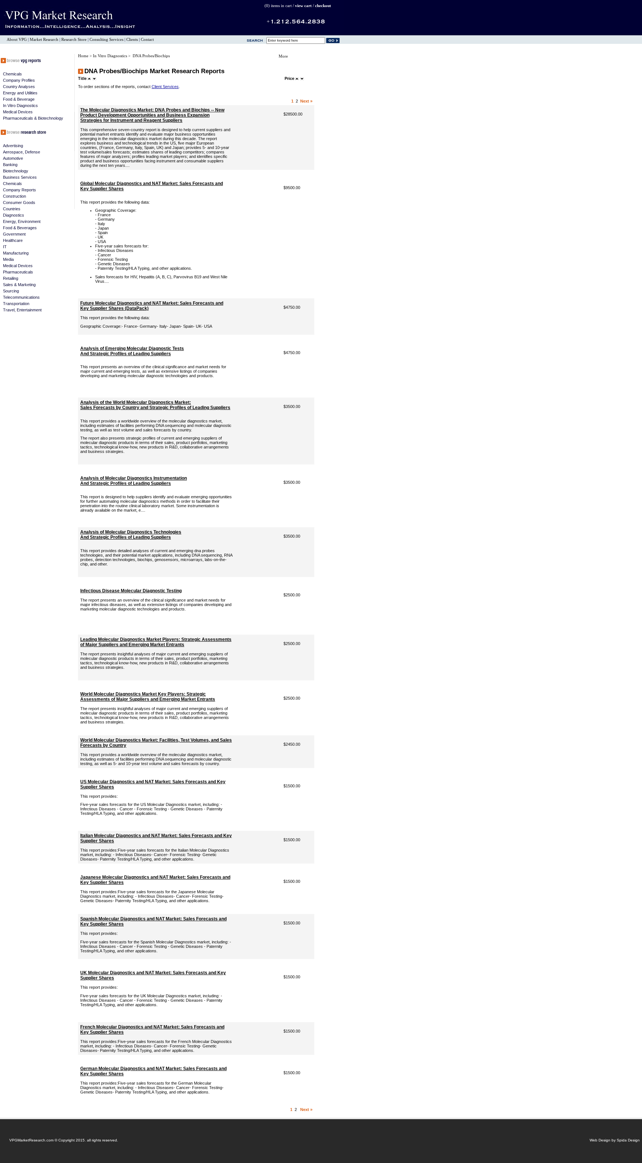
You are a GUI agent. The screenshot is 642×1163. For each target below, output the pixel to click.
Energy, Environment (21, 221)
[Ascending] (89, 78)
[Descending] (94, 78)
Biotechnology (15, 171)
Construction (14, 196)
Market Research (44, 40)
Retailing (10, 278)
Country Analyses (19, 86)
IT (5, 246)
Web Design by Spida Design (615, 1140)
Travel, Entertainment (22, 310)
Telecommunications (21, 297)
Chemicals (12, 74)
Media (8, 259)
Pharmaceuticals (18, 272)
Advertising (13, 145)
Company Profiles (19, 80)
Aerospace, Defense (21, 152)
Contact (147, 40)
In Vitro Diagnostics (20, 105)
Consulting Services (106, 40)
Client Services (165, 86)
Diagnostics (13, 215)
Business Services (20, 177)
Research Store (74, 40)
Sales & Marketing (19, 284)
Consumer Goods (19, 202)
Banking (10, 164)
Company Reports (19, 190)
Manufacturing (16, 253)
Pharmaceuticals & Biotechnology (33, 118)
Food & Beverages (20, 228)
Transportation (16, 303)
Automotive (13, 158)
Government (14, 234)
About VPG (17, 40)
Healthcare (13, 240)
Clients (132, 40)
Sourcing (11, 291)
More (283, 56)
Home (84, 56)
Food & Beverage (19, 99)
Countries (11, 209)
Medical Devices (18, 112)
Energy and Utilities (20, 93)
